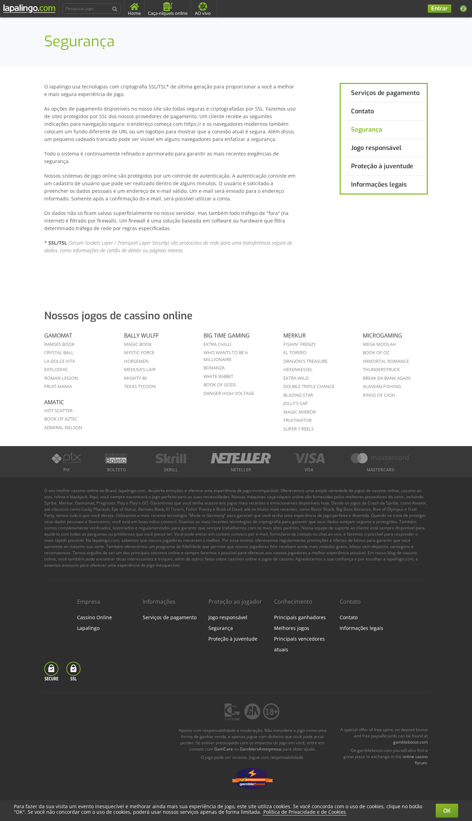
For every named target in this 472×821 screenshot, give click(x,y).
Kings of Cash (379, 395)
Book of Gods (220, 384)
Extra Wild (296, 378)
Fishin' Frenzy (299, 344)
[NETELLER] (240, 458)
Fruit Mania (58, 386)
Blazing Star (298, 395)
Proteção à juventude (382, 166)
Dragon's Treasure (305, 361)
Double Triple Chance (308, 386)
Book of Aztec (60, 419)
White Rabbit (218, 376)
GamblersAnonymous (261, 749)
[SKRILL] (170, 458)
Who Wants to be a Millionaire (226, 355)
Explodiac (56, 369)
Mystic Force (139, 352)
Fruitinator (297, 420)
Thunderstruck (381, 369)
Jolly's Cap (295, 403)
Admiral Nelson (63, 427)
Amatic (54, 402)
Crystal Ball (59, 352)
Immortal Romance (386, 361)
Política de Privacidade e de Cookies (304, 812)
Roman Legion (61, 378)
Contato (362, 111)
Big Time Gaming (227, 335)
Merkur (294, 335)
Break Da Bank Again (386, 378)
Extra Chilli (218, 344)
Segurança (366, 129)
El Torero (294, 352)
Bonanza (214, 368)
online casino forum (415, 760)
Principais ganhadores (300, 617)
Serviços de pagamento (385, 93)
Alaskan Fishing (382, 386)
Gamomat (58, 335)
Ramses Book (59, 344)
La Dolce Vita (59, 361)
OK (447, 810)
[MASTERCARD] (380, 458)
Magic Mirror (299, 412)
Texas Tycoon (140, 386)
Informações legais (379, 184)
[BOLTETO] (117, 458)
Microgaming (382, 335)
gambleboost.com (410, 742)
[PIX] (66, 458)
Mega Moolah (379, 344)
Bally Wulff (141, 335)
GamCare (223, 749)
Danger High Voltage (229, 393)
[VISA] (309, 458)
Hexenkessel (298, 369)
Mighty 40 (135, 378)
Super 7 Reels (298, 429)
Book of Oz (376, 352)
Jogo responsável (376, 148)
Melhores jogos (291, 628)
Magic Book (138, 344)
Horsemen (136, 361)
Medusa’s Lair (139, 369)
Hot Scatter (58, 410)
